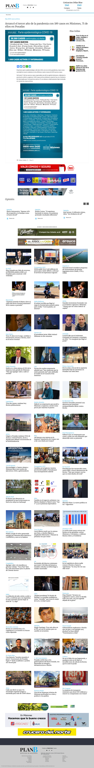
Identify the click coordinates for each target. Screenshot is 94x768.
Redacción (11, 217)
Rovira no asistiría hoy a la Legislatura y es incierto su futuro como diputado (18, 630)
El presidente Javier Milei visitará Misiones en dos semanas (45, 335)
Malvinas (47, 758)
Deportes (64, 755)
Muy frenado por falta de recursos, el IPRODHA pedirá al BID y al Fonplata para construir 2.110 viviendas (18, 272)
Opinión (47, 759)
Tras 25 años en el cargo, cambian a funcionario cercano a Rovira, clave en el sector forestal (18, 337)
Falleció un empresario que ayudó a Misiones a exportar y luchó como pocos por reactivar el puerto (46, 405)
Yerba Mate (29, 762)
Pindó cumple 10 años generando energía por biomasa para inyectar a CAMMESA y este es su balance (18, 535)
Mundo (30, 759)
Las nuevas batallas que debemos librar (75, 213)
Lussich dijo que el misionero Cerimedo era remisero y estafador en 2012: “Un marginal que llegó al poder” (74, 338)
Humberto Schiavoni (71, 217)
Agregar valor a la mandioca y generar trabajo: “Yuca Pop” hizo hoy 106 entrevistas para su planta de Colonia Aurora (18, 567)
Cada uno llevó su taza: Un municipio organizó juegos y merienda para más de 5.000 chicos (18, 691)
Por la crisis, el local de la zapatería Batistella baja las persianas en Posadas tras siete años (74, 369)
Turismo (64, 761)
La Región (29, 758)
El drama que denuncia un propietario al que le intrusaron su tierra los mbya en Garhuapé (18, 500)
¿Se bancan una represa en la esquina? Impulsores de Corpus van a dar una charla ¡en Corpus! (46, 439)
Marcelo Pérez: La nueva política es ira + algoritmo (74, 503)
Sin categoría (29, 761)
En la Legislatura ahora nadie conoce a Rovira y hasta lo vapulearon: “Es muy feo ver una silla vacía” (73, 565)
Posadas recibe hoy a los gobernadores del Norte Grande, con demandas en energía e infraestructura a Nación (46, 662)
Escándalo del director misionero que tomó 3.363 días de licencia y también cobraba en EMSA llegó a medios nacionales (46, 565)
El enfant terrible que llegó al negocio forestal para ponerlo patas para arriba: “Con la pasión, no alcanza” (46, 305)
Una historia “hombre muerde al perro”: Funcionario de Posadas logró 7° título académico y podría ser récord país (18, 659)
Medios (64, 758)
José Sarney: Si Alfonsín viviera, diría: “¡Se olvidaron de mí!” (18, 213)
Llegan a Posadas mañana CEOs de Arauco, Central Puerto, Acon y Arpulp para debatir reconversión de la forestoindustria (18, 438)
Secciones (8, 14)
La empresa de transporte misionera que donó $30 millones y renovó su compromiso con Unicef (74, 692)
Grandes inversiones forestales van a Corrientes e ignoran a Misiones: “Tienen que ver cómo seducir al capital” (74, 305)
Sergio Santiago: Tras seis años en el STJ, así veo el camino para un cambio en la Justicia (46, 629)
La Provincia (65, 757)
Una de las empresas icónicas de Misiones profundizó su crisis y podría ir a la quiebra (45, 694)
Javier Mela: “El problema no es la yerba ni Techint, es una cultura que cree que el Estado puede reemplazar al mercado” (46, 213)
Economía (29, 757)
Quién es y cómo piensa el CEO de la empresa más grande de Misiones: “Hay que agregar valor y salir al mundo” (18, 370)
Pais (63, 759)
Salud (63, 760)
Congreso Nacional (47, 755)
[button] (87, 204)
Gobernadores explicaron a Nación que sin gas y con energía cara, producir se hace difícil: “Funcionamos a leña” (74, 630)
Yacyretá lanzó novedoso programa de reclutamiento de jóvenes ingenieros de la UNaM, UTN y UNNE (74, 270)
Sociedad (47, 761)
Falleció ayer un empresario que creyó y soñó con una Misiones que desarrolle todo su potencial (74, 436)
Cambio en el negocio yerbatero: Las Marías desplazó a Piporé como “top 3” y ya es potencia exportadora (46, 502)
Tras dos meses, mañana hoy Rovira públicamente (16, 404)
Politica (47, 760)
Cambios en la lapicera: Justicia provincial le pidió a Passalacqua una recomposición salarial (45, 469)
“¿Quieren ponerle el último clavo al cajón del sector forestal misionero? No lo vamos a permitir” (18, 303)
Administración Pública (27, 755)
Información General (47, 757)
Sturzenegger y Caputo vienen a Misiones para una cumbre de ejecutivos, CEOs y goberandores (17, 469)
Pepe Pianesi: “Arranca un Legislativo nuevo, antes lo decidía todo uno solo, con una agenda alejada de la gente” (74, 597)
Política (30, 760)
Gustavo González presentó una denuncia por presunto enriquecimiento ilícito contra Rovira (73, 405)
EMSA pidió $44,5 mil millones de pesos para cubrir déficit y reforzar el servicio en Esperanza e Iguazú (46, 270)
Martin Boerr (30, 5)
